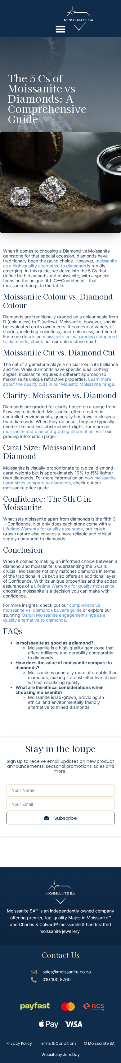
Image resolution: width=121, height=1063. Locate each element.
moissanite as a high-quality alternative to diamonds (60, 263)
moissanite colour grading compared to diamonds (60, 339)
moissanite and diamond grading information (48, 431)
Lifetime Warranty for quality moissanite (74, 586)
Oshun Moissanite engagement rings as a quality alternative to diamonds (54, 617)
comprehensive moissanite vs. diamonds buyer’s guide (51, 607)
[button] (61, 29)
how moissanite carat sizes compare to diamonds (59, 480)
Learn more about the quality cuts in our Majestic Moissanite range (58, 381)
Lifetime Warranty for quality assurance (43, 528)
